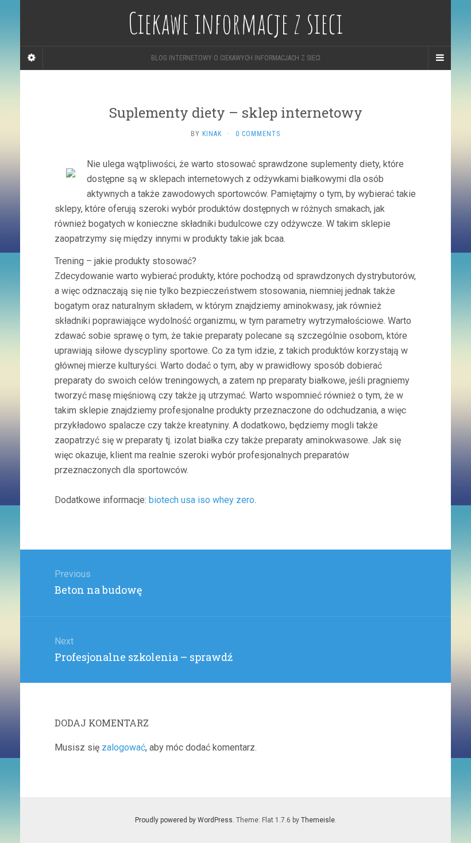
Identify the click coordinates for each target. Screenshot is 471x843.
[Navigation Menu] (439, 58)
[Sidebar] (31, 58)
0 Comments (257, 134)
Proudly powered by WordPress (184, 820)
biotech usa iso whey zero (201, 499)
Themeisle (318, 820)
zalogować (123, 747)
